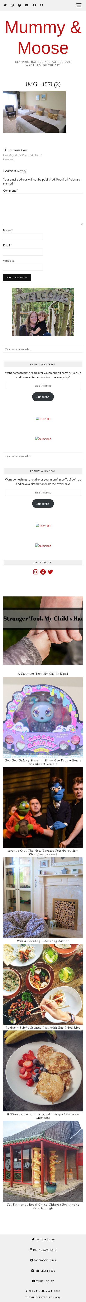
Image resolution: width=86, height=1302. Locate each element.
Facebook (44, 1260)
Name (8, 230)
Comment (10, 190)
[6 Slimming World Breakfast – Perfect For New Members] (43, 1070)
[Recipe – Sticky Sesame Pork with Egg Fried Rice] (43, 984)
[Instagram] (12, 5)
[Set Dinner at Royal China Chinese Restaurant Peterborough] (43, 1161)
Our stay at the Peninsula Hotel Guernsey (22, 154)
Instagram (44, 1249)
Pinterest (44, 1270)
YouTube (45, 1281)
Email (7, 245)
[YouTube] (27, 5)
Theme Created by (43, 1297)
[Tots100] (43, 419)
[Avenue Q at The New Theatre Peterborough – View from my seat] (43, 807)
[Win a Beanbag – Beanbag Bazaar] (43, 897)
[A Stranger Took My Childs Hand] (43, 630)
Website (8, 260)
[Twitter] (5, 5)
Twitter (45, 1239)
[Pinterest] (19, 5)
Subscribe (43, 397)
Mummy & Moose (48, 1291)
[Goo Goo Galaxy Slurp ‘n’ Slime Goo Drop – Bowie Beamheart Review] (43, 717)
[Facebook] (34, 5)
